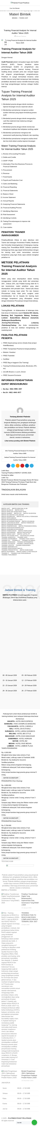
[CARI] (29, 8)
